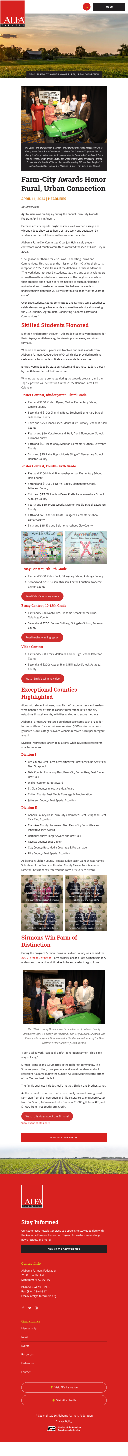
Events (25, 1346)
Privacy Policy (64, 1421)
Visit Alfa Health (66, 1400)
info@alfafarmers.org (43, 1296)
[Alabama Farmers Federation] (32, 1196)
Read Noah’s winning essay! (42, 637)
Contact (25, 1372)
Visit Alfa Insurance (66, 1387)
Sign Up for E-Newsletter (64, 1249)
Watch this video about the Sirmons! (47, 1116)
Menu (109, 7)
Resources (27, 1354)
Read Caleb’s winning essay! (43, 596)
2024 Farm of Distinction (36, 958)
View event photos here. (36, 1123)
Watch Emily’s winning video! (43, 678)
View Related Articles (64, 1137)
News (32, 74)
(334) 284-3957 (37, 1291)
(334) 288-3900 (87, 7)
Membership (28, 1328)
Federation (27, 1363)
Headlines (57, 199)
